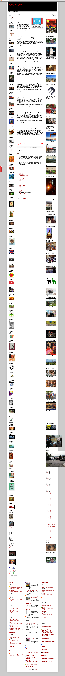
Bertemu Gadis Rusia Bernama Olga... (51, 528)
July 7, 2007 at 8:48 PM (22, 166)
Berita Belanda (44, 607)
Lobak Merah (12, 590)
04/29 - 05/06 (50, 536)
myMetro (43, 646)
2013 (48, 484)
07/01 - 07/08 (50, 523)
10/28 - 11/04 (50, 503)
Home (9, 11)
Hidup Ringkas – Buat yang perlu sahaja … (48, 641)
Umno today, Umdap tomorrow (14, 626)
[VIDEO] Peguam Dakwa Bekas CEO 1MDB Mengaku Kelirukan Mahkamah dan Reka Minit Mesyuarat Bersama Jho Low (16, 612)
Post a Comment (20, 195)
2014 (48, 483)
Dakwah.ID (44, 589)
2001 (48, 540)
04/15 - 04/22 (50, 538)
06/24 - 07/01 (50, 530)
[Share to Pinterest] (36, 147)
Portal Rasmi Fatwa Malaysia (30, 666)
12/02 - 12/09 (50, 497)
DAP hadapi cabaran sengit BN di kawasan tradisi (16, 623)
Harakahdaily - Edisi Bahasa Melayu (47, 624)
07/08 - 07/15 (50, 522)
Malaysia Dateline (45, 655)
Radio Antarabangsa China (46, 629)
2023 (48, 472)
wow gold (20, 172)
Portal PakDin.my (12, 610)
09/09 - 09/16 (50, 511)
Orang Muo (27, 595)
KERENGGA (12, 582)
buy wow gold (21, 179)
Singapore (43, 613)
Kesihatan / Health (45, 597)
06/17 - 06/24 (50, 531)
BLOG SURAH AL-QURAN (30, 655)
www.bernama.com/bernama (46, 626)
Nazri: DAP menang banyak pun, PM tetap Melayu (32, 631)
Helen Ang (11, 625)
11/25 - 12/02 (50, 498)
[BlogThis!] (33, 147)
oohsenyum (28, 582)
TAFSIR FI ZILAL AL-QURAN (30, 660)
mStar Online (44, 642)
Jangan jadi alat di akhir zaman (14, 640)
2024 (48, 471)
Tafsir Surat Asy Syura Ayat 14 (30, 659)
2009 (48, 489)
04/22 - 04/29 (50, 537)
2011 (48, 486)
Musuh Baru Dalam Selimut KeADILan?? (51, 525)
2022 (48, 473)
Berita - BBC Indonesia (45, 652)
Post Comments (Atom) (24, 198)
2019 (48, 477)
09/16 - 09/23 (50, 510)
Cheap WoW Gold (21, 181)
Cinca (11, 642)
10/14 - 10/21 (50, 505)
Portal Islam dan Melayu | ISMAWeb (15, 628)
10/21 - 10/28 (50, 504)
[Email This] (32, 147)
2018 (48, 478)
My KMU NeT (12, 603)
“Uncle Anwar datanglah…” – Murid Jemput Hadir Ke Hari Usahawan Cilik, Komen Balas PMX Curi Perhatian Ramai (16, 592)
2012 (48, 485)
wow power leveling (22, 173)
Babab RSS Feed (28, 609)
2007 (48, 491)
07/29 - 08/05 (50, 518)
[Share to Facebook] (35, 147)
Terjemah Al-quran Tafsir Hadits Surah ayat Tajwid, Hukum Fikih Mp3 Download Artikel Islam (32, 658)
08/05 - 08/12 (50, 517)
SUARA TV (11, 622)
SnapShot (11, 653)
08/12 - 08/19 (50, 516)
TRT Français (44, 617)
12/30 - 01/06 (50, 492)
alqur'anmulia (28, 647)
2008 (48, 490)
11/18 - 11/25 (50, 499)
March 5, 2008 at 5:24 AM (22, 193)
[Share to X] (34, 147)
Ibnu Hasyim (16, 4)
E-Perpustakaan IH (15, 11)
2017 (48, 479)
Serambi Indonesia (45, 582)
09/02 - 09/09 (50, 512)
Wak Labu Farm (28, 603)
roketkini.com (12, 650)
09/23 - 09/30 (50, 509)
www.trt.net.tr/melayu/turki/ (46, 638)
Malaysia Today (12, 632)
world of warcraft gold (22, 183)
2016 (48, 480)
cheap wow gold (21, 178)
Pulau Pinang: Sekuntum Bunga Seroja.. (51, 526)
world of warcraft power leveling (23, 175)
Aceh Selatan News (45, 600)
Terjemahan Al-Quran (29, 650)
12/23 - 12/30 (50, 493)
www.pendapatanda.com (45, 627)
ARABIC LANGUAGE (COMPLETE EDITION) (32, 661)
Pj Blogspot (12, 639)
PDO (11, 598)
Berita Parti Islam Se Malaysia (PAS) (15, 615)
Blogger (36, 669)
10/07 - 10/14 (50, 506)
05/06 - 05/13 (50, 535)
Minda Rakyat (12, 646)
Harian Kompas (44, 649)
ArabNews (43, 593)
